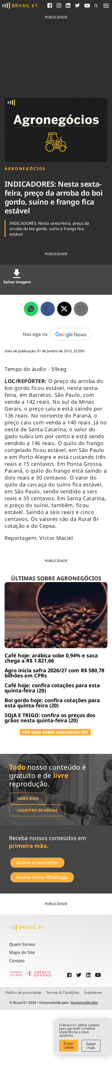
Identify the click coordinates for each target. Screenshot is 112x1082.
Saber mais (91, 1045)
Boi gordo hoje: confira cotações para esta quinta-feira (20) (52, 703)
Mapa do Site (22, 952)
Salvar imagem (17, 281)
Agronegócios (25, 169)
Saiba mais (27, 798)
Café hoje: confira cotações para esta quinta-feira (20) (52, 688)
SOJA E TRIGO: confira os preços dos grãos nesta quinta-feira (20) (50, 718)
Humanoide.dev (84, 1002)
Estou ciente (69, 1045)
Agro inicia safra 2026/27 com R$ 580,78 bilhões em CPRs (54, 673)
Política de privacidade (23, 992)
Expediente (93, 992)
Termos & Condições (62, 992)
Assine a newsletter (37, 862)
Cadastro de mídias (37, 810)
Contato (17, 960)
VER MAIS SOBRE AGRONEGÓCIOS (55, 732)
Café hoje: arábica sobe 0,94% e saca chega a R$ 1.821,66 (51, 658)
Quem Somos (22, 944)
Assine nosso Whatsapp (42, 877)
